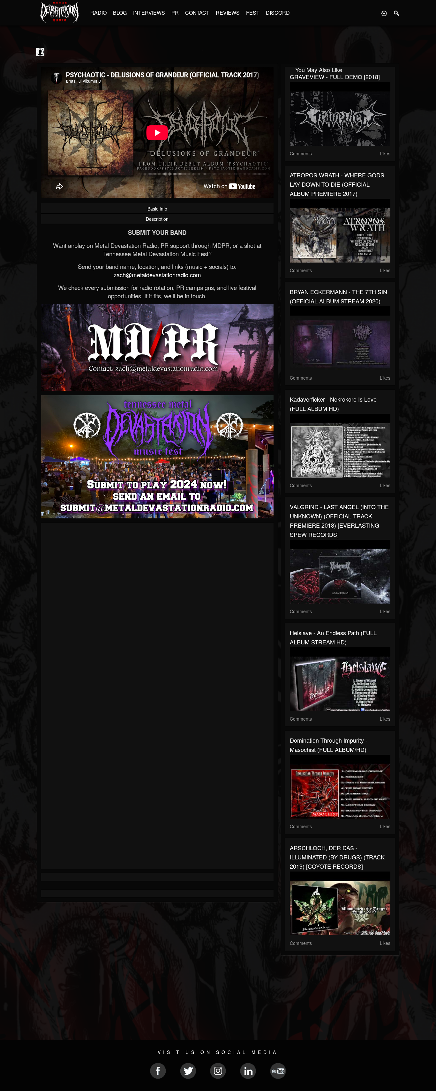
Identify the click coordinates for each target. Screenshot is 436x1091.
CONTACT (197, 12)
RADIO (98, 12)
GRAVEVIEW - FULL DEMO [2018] (335, 76)
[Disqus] (157, 613)
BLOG (120, 12)
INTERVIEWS (149, 12)
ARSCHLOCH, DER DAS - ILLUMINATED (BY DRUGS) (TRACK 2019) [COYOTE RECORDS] (337, 856)
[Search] (397, 12)
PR (175, 12)
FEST (252, 12)
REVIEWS (228, 12)
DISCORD (278, 12)
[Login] (384, 12)
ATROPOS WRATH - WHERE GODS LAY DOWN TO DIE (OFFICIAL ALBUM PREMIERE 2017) (337, 184)
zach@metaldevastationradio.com (157, 275)
